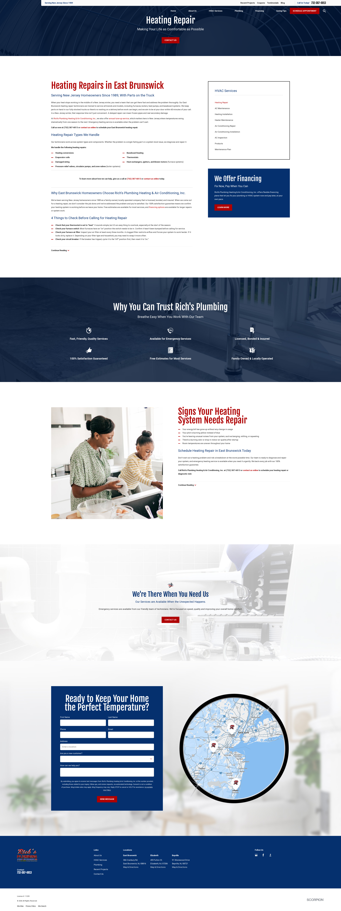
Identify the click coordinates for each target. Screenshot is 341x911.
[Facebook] (263, 855)
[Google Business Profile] (256, 855)
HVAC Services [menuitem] (215, 11)
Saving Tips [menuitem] (281, 11)
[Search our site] (324, 11)
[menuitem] (20, 906)
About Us (98, 855)
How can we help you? (70, 765)
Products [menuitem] (219, 143)
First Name (65, 717)
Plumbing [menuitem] (239, 11)
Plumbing (98, 865)
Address (63, 741)
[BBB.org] (270, 855)
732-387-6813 (318, 3)
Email (110, 729)
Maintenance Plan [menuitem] (223, 149)
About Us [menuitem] (192, 11)
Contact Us (170, 40)
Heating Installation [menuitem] (223, 114)
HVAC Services (100, 860)
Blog (283, 3)
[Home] (36, 856)
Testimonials (273, 3)
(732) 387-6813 (71, 127)
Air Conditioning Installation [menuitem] (227, 132)
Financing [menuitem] (259, 11)
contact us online (88, 127)
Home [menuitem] (173, 11)
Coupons (261, 3)
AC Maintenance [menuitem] (222, 108)
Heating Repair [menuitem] (221, 102)
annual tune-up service (119, 118)
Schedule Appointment (304, 11)
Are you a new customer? (71, 753)
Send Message (107, 799)
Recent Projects (247, 3)
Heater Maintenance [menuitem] (224, 120)
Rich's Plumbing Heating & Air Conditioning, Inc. (75, 118)
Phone (63, 729)
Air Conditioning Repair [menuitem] (225, 126)
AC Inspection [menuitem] (221, 138)
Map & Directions (130, 867)
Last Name (113, 717)
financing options (157, 207)
